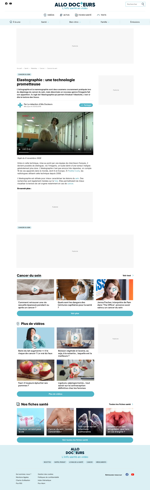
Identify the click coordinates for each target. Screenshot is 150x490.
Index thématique (44, 480)
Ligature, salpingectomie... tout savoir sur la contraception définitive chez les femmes (74, 386)
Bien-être (73, 22)
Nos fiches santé (34, 404)
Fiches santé (85, 15)
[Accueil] (75, 453)
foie (56, 181)
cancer (70, 183)
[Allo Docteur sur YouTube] (132, 474)
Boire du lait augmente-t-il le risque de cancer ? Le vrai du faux (35, 352)
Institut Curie (74, 171)
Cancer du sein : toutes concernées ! (60, 430)
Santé (44, 22)
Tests (103, 15)
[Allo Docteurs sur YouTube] (10, 3)
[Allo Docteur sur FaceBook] (6, 3)
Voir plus (75, 313)
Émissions (135, 22)
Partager (87, 105)
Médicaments (101, 462)
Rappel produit (60, 462)
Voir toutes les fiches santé (75, 440)
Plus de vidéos (33, 324)
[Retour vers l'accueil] (75, 5)
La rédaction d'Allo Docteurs (39, 104)
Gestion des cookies (45, 474)
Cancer (42, 68)
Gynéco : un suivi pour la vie (30, 430)
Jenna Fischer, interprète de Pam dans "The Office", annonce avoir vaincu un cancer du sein (114, 305)
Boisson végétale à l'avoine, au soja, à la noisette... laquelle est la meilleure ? (75, 353)
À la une (16, 22)
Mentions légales (22, 477)
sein (77, 178)
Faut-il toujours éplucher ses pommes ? (33, 384)
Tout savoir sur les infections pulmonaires (87, 429)
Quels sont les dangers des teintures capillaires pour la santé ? (75, 305)
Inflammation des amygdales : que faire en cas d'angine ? (118, 429)
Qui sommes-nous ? (23, 474)
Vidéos (50, 15)
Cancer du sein (52, 68)
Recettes (47, 462)
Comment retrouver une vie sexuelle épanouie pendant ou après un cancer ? (33, 305)
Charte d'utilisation (23, 480)
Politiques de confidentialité (48, 477)
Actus (66, 15)
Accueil (19, 68)
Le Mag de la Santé (76, 462)
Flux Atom (41, 483)
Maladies (34, 68)
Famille (104, 22)
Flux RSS (19, 483)
